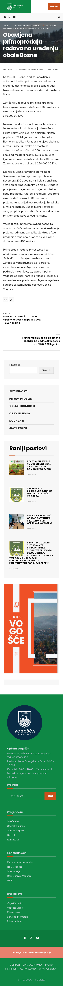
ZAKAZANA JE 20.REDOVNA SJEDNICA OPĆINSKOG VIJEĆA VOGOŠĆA (39, 492)
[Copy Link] (12, 300)
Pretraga (14, 365)
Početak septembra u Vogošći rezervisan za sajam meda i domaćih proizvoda (39, 465)
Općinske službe (16, 826)
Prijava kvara (13, 912)
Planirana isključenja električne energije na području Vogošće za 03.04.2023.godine (41, 340)
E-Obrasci (15, 965)
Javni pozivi (18, 428)
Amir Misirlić (53, 69)
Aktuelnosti (18, 391)
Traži (50, 795)
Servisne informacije (17, 916)
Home (5, 26)
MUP (10, 880)
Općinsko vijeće (15, 830)
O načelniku (13, 821)
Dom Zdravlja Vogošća (19, 876)
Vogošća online (15, 903)
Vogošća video (15, 907)
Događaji (16, 421)
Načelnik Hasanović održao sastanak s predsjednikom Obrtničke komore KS (39, 519)
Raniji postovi (28, 448)
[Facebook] (6, 300)
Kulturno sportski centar (20, 862)
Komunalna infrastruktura (27, 26)
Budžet (11, 835)
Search (46, 370)
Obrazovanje (13, 871)
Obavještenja (19, 413)
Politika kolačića (28, 969)
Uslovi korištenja (47, 969)
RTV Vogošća (14, 867)
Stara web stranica (32, 965)
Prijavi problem (21, 398)
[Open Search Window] (58, 17)
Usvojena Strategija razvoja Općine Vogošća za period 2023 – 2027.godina (22, 318)
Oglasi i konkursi (22, 406)
